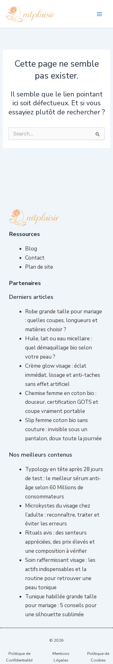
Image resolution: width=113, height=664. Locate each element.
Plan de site (39, 267)
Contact (35, 257)
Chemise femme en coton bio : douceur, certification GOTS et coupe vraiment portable (61, 402)
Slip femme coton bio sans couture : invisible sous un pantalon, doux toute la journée (63, 429)
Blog (31, 248)
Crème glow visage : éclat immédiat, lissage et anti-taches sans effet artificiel (62, 375)
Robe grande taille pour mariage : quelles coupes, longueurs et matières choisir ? (63, 320)
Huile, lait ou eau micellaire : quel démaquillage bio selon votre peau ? (58, 347)
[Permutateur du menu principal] (100, 14)
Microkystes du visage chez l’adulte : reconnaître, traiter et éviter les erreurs (62, 515)
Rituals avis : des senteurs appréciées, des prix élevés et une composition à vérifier (60, 542)
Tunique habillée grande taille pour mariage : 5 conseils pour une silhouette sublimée (61, 605)
